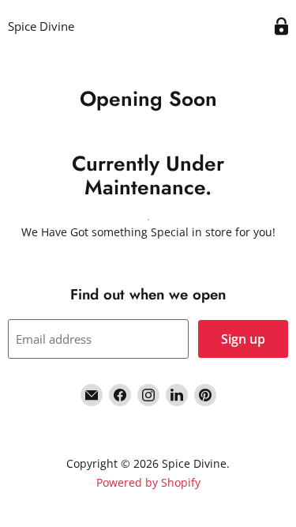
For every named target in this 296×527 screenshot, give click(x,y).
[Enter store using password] (281, 26)
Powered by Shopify (148, 482)
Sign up (243, 339)
